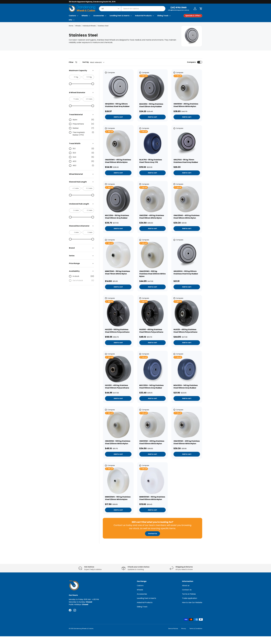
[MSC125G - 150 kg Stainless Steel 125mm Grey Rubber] (118, 199)
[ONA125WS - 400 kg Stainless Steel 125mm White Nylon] (187, 199)
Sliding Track (162, 15)
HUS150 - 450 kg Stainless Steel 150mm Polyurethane (151, 330)
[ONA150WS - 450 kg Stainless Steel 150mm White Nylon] (118, 143)
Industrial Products (143, 15)
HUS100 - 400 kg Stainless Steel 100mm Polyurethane (117, 386)
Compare (191, 62)
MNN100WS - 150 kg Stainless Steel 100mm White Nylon (152, 498)
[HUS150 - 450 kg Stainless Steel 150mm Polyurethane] (152, 313)
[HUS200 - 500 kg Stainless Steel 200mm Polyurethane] (118, 313)
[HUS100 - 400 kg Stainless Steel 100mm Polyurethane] (118, 369)
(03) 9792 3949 (178, 7)
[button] (201, 8)
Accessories (98, 15)
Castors (72, 15)
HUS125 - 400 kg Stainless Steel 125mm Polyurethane (185, 330)
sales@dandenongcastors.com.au (178, 10)
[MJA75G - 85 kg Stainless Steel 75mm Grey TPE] (152, 143)
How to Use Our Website (192, 602)
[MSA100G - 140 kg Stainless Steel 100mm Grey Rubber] (187, 369)
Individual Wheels (89, 26)
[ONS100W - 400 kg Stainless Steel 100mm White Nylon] (152, 425)
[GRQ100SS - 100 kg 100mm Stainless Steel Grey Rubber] (187, 255)
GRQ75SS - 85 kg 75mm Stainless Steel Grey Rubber (186, 160)
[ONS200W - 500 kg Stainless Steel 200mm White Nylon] (118, 425)
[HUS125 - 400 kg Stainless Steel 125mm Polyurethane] (187, 313)
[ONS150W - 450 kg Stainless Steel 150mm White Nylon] (187, 88)
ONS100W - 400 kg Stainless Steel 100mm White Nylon (151, 442)
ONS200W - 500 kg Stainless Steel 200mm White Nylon (117, 442)
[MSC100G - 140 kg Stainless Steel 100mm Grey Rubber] (152, 369)
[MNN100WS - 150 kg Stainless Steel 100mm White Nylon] (152, 480)
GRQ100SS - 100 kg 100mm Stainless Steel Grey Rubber (186, 272)
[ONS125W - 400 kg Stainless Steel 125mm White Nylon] (152, 199)
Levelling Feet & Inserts (119, 15)
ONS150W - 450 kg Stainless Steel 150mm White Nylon (186, 105)
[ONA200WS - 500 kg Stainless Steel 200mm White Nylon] (152, 255)
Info (70, 20)
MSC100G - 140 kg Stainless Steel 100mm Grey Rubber (151, 386)
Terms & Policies (189, 594)
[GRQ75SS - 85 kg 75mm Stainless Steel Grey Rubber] (187, 143)
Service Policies (173, 628)
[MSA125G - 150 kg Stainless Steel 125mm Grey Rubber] (152, 88)
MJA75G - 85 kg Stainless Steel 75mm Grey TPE (150, 160)
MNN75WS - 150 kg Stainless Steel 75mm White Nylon (117, 272)
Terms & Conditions (195, 628)
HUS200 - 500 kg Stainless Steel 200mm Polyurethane (117, 330)
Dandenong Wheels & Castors (83, 628)
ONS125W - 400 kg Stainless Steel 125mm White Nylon (151, 216)
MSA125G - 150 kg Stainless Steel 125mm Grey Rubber (151, 105)
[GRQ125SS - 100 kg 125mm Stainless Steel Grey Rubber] (118, 88)
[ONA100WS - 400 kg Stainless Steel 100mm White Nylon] (187, 425)
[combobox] (132, 8)
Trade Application (189, 598)
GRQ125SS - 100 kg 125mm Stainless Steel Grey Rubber (117, 105)
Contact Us (152, 533)
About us (185, 585)
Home (71, 26)
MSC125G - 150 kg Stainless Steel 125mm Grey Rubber (117, 216)
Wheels (85, 15)
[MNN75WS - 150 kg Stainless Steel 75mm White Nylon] (118, 255)
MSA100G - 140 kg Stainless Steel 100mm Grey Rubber (186, 386)
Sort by (85, 62)
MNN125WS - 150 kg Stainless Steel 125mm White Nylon (118, 498)
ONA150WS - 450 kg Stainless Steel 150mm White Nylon (118, 160)
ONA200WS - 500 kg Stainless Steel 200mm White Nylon (152, 274)
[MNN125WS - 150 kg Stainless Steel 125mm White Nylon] (118, 480)
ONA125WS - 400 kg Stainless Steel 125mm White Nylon (186, 216)
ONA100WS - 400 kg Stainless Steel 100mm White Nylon (187, 442)
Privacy (183, 628)
